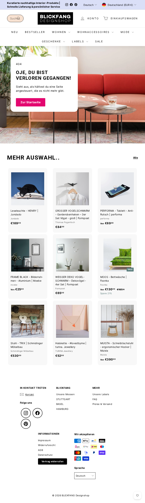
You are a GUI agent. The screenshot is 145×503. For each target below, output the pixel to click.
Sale (99, 41)
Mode (126, 31)
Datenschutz (45, 454)
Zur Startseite (31, 102)
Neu (14, 31)
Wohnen (60, 31)
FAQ (94, 399)
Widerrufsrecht (47, 445)
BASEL (60, 404)
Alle (135, 157)
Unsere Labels (100, 394)
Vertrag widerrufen (52, 461)
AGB (40, 450)
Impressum (44, 440)
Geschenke (52, 41)
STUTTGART (63, 399)
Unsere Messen (65, 394)
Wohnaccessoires (94, 31)
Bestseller (35, 31)
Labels (78, 41)
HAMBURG (62, 409)
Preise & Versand (102, 404)
